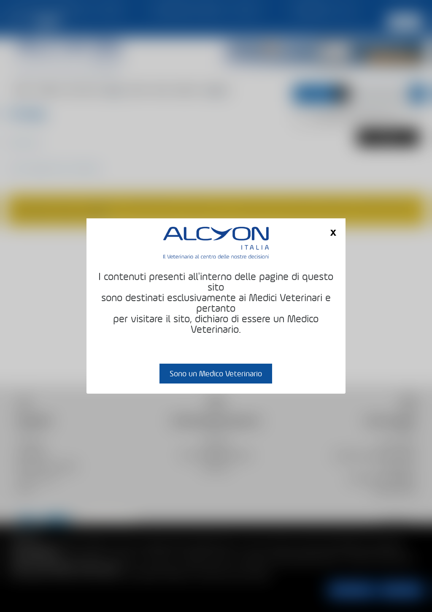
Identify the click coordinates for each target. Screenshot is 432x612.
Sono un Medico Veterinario (216, 373)
